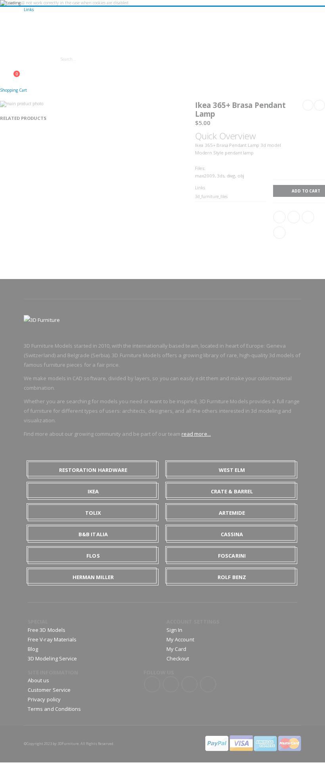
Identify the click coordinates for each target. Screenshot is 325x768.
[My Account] (2, 70)
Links (29, 9)
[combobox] (126, 59)
